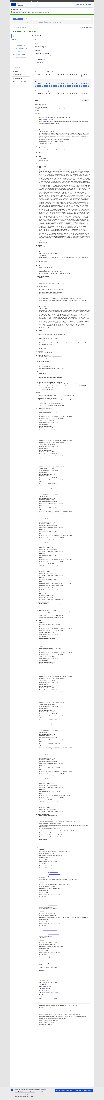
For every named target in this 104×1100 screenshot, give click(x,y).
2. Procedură (16, 67)
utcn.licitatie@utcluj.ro (44, 53)
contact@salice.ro (47, 986)
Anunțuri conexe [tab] (15, 39)
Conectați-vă (80, 4)
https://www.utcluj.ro (53, 872)
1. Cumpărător (16, 64)
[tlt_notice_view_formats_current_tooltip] (88, 100)
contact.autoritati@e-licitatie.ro (50, 930)
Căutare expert (48, 22)
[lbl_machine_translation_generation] (48, 91)
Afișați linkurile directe (21, 48)
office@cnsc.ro (46, 899)
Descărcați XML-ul (20, 45)
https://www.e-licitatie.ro (54, 874)
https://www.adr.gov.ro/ (53, 934)
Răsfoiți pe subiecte (57, 22)
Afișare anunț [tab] (15, 36)
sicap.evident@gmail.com (49, 957)
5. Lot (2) (15, 71)
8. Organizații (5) (17, 78)
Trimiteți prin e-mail (20, 54)
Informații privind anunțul (19, 81)
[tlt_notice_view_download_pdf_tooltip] (35, 86)
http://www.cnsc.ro (52, 905)
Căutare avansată (39, 22)
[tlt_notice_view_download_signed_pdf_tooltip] (81, 76)
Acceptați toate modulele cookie (64, 1090)
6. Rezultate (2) (17, 74)
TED (12, 27)
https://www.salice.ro (53, 992)
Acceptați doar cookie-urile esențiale (83, 1090)
